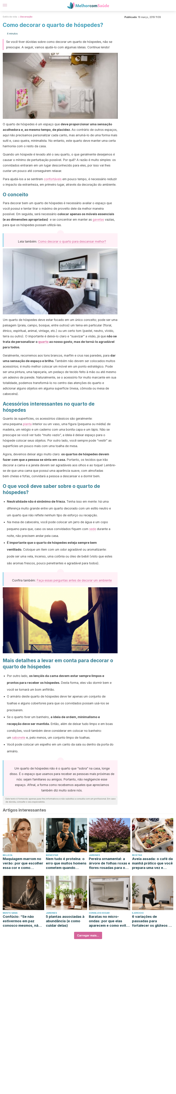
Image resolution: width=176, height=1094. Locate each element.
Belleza (7, 855)
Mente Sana (10, 913)
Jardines (94, 855)
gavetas (98, 219)
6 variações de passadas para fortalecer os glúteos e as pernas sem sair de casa (151, 921)
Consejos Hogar (99, 913)
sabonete (18, 737)
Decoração (26, 16)
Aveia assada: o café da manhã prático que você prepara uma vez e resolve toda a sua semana (152, 863)
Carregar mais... (88, 935)
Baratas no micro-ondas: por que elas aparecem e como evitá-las (109, 921)
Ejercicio (138, 913)
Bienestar (52, 855)
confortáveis (53, 179)
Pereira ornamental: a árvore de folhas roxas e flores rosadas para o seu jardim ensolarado (109, 863)
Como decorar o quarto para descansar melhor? (72, 241)
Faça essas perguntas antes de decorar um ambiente (74, 580)
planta (27, 424)
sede (92, 529)
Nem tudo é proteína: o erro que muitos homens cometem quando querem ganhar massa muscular (66, 863)
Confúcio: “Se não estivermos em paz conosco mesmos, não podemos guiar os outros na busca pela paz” (22, 921)
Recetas (137, 855)
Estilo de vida (10, 16)
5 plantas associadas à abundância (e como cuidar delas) (65, 921)
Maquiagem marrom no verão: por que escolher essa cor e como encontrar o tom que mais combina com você (23, 863)
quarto (43, 342)
